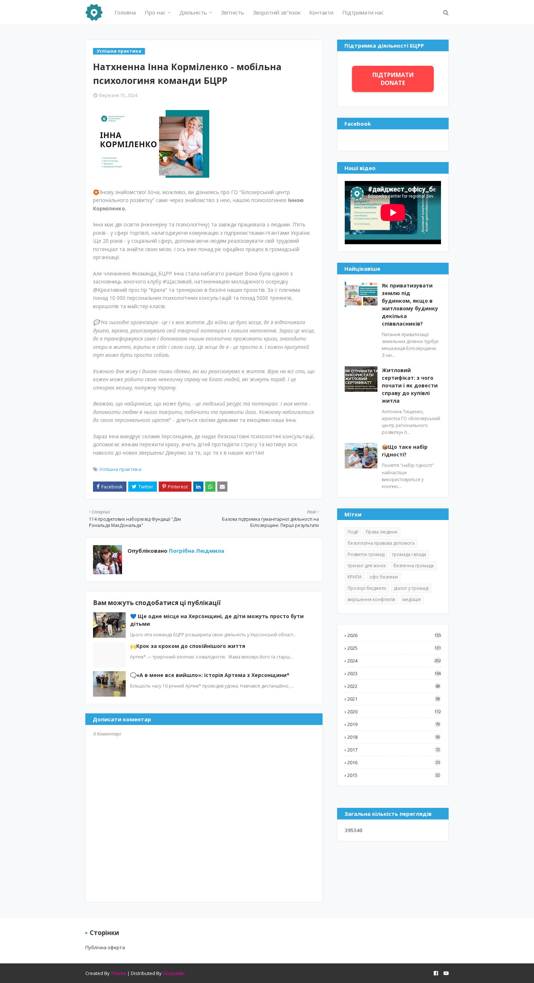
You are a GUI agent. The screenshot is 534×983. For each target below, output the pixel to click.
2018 (393, 737)
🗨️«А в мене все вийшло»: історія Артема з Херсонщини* (210, 675)
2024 (394, 660)
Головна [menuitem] (125, 12)
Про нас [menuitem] (155, 12)
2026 (394, 635)
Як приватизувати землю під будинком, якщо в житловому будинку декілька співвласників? (410, 304)
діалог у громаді (411, 588)
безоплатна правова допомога (381, 543)
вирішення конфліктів (371, 599)
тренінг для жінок (367, 566)
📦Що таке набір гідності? (405, 450)
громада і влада (409, 554)
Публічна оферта (105, 947)
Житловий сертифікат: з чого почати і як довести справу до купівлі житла (410, 385)
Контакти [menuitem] (321, 12)
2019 (393, 724)
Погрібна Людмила (195, 550)
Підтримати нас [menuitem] (363, 12)
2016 (393, 762)
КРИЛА (355, 577)
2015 (393, 775)
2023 (394, 673)
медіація (411, 599)
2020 (394, 711)
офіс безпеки (383, 577)
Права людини (381, 532)
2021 (393, 699)
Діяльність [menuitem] (193, 12)
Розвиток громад (366, 554)
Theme (118, 973)
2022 (393, 686)
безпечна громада (413, 566)
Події (353, 532)
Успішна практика (120, 469)
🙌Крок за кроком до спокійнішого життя (187, 645)
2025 (394, 648)
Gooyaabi (174, 973)
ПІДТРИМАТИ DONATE (393, 79)
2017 (393, 749)
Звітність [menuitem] (232, 12)
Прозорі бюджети (367, 588)
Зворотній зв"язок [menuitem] (276, 12)
